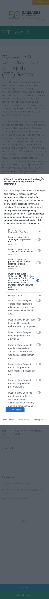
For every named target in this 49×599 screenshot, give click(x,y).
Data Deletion (9, 419)
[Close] (43, 179)
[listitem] (24, 231)
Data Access (24, 419)
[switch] (38, 239)
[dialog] (24, 299)
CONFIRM (15, 410)
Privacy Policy (40, 419)
